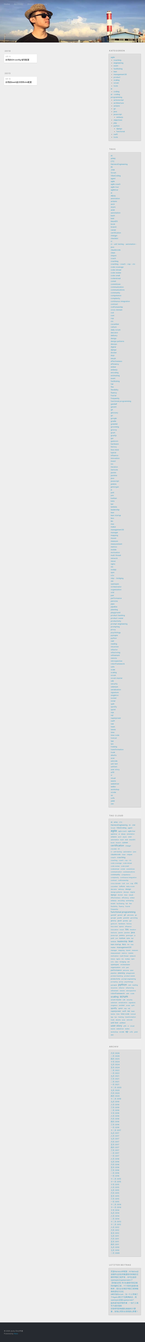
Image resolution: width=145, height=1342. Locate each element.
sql (112, 715)
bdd (112, 218)
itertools (114, 470)
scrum (116, 83)
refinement (115, 655)
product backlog (118, 615)
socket (114, 698)
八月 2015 (115, 1187)
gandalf (114, 404)
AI (111, 156)
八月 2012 (115, 1227)
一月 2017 (115, 1156)
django (119, 129)
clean (113, 253)
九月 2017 (115, 1133)
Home (7, 4)
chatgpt (114, 236)
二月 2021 (115, 1082)
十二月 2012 (116, 1224)
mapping (114, 535)
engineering (118, 63)
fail (112, 384)
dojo (113, 355)
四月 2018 (115, 1122)
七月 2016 (115, 1162)
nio (112, 567)
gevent (114, 407)
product (117, 77)
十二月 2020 (116, 1087)
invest (113, 461)
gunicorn (114, 441)
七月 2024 (115, 1065)
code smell (115, 276)
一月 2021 (115, 1084)
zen (112, 804)
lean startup (116, 515)
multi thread (116, 555)
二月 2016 (115, 1173)
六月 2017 (115, 1142)
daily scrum (116, 330)
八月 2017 (115, 1136)
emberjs (119, 117)
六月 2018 (115, 1119)
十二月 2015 (116, 1179)
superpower (116, 718)
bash (113, 216)
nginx (113, 564)
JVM (113, 170)
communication (117, 287)
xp (112, 795)
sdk (112, 681)
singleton (115, 695)
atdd (113, 210)
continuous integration (120, 301)
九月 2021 (115, 1076)
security (114, 684)
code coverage (117, 267)
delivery (114, 335)
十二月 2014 (116, 1204)
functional (120, 131)
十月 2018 (115, 1113)
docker (114, 353)
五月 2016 (115, 1167)
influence (114, 455)
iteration (114, 467)
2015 (8, 73)
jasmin (113, 473)
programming (116, 97)
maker (113, 527)
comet (113, 281)
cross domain (116, 310)
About (30, 4)
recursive (115, 647)
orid (112, 592)
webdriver (115, 784)
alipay (113, 196)
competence (116, 295)
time (112, 732)
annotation (115, 198)
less (112, 518)
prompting (115, 627)
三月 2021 (115, 1079)
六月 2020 (115, 1093)
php (115, 123)
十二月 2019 (116, 1099)
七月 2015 (115, 1190)
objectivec (118, 120)
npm (112, 572)
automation (115, 213)
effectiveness (116, 361)
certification (116, 233)
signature (115, 692)
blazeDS (114, 221)
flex (112, 387)
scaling (117, 80)
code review (116, 273)
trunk (113, 752)
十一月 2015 (116, 1182)
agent (113, 178)
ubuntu (114, 755)
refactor (114, 650)
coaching (117, 60)
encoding (115, 373)
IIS (112, 167)
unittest (114, 767)
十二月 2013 (116, 1222)
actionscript (119, 100)
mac (112, 524)
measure (114, 541)
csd (112, 313)
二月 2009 (115, 1253)
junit (112, 493)
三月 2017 (115, 1150)
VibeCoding (116, 176)
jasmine (114, 475)
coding (116, 92)
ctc (112, 321)
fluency (114, 393)
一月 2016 (115, 1176)
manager (114, 532)
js (111, 490)
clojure (113, 256)
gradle (113, 421)
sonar (113, 701)
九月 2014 (115, 1213)
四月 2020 (115, 1096)
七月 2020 (115, 1090)
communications (118, 290)
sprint (113, 710)
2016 (8, 51)
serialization (116, 690)
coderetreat (116, 278)
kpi (112, 504)
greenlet (114, 424)
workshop (115, 789)
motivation (115, 552)
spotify (114, 707)
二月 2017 (115, 1153)
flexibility (114, 390)
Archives (18, 4)
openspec (115, 584)
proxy (113, 630)
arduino (117, 106)
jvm (112, 495)
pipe (112, 604)
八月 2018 (115, 1116)
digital (113, 347)
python (117, 126)
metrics (114, 547)
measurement (116, 544)
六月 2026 (115, 1053)
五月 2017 (115, 1145)
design (113, 338)
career (113, 230)
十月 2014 (115, 1210)
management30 (120, 74)
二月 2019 (115, 1110)
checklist (114, 238)
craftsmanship (117, 307)
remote (114, 658)
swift (116, 134)
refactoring (115, 652)
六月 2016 (115, 1165)
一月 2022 (115, 1073)
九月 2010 (115, 1247)
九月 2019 (115, 1102)
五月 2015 (115, 1196)
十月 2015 (115, 1184)
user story (115, 769)
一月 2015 (115, 1202)
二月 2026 (115, 1056)
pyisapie (114, 635)
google (114, 418)
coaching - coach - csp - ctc (123, 264)
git (112, 410)
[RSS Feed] (134, 4)
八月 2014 (115, 1216)
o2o (112, 575)
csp (112, 318)
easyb (113, 358)
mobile (113, 550)
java (115, 111)
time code (115, 735)
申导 (72, 21)
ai (111, 89)
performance (116, 598)
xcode (113, 792)
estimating (115, 376)
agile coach (115, 184)
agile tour (115, 187)
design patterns (117, 341)
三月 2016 (115, 1170)
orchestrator (116, 587)
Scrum (113, 173)
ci (111, 241)
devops (114, 344)
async (113, 207)
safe (112, 667)
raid (112, 641)
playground (115, 613)
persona (114, 601)
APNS (113, 159)
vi (111, 775)
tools (116, 86)
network (114, 558)
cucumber (115, 324)
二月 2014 (115, 1219)
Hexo (16, 1334)
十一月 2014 (116, 1207)
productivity (116, 621)
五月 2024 (115, 1067)
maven (113, 538)
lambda (114, 507)
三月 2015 (115, 1199)
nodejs (113, 570)
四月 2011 (115, 1244)
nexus (113, 561)
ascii (113, 204)
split (112, 704)
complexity (115, 298)
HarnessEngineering (119, 164)
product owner (117, 618)
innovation (115, 458)
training (114, 747)
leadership (115, 510)
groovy (114, 430)
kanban (114, 498)
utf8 (112, 772)
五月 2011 (115, 1242)
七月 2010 (115, 1250)
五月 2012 (115, 1233)
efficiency (115, 364)
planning (114, 610)
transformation (117, 749)
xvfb (113, 798)
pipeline (114, 607)
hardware (115, 444)
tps (112, 744)
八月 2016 (115, 1159)
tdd (112, 724)
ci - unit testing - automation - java (123, 852)
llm (112, 521)
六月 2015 (115, 1193)
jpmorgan (115, 487)
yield (113, 801)
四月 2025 (115, 1059)
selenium (114, 687)
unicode (114, 761)
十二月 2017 (116, 1130)
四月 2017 (115, 1147)
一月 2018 (115, 1127)
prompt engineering (119, 624)
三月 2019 (115, 1107)
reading (114, 644)
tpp (112, 741)
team (113, 727)
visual (113, 778)
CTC (112, 161)
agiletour (114, 190)
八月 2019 (115, 1105)
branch (114, 227)
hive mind (115, 450)
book (113, 224)
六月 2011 (115, 1239)
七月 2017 (115, 1139)
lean (115, 72)
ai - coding (115, 94)
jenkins (114, 484)
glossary (114, 413)
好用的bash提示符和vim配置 (19, 82)
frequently (115, 398)
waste (113, 781)
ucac (113, 758)
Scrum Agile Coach (72, 27)
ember (113, 367)
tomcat (114, 738)
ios (112, 464)
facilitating (118, 69)
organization (116, 590)
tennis (113, 730)
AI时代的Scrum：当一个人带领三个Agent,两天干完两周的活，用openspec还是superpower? (124, 1297)
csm (112, 315)
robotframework (118, 664)
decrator (114, 333)
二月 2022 (115, 1070)
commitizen (116, 284)
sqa (112, 712)
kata (112, 501)
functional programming (121, 401)
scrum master (116, 678)
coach (113, 258)
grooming (115, 427)
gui (112, 438)
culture (114, 327)
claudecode (116, 250)
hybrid (113, 453)
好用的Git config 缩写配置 (17, 60)
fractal (113, 395)
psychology (116, 632)
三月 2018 (115, 1125)
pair (112, 595)
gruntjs (114, 435)
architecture (119, 103)
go (115, 109)
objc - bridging (117, 578)
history (114, 447)
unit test (114, 764)
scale (113, 670)
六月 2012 (115, 1230)
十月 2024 (115, 1062)
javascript (118, 114)
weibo (113, 787)
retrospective (116, 661)
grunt (113, 433)
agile (113, 57)
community (115, 293)
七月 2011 (115, 1236)
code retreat (116, 270)
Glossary (42, 4)
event (116, 66)
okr (112, 581)
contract (114, 304)
